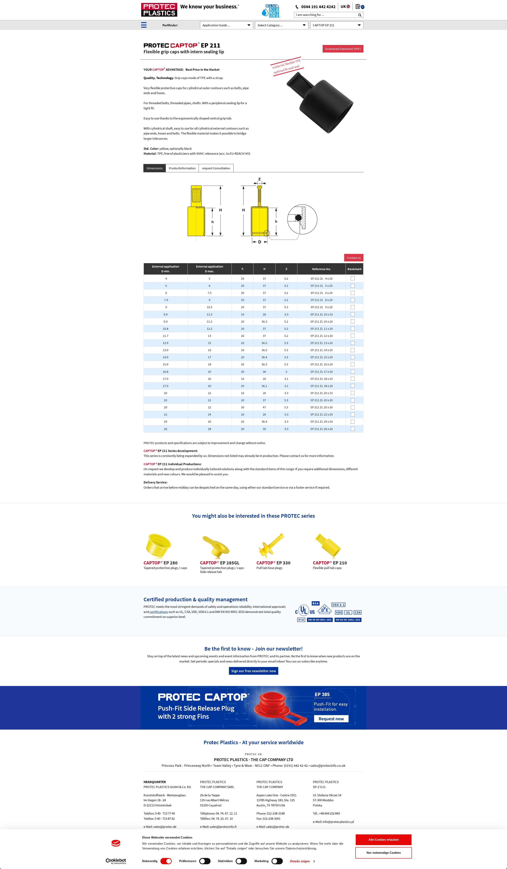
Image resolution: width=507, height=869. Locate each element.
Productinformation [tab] (182, 168)
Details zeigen (300, 861)
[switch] (205, 861)
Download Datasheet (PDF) (343, 49)
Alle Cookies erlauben (384, 839)
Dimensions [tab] (155, 168)
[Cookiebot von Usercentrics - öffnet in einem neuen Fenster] (116, 861)
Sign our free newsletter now (253, 671)
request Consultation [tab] (216, 168)
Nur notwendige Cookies (384, 852)
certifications (159, 612)
